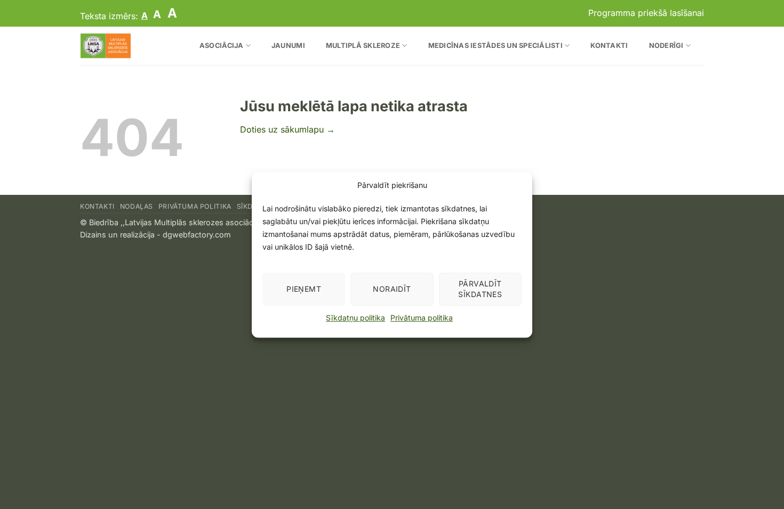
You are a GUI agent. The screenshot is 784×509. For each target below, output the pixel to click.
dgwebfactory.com (197, 234)
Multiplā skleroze (363, 46)
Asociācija (221, 46)
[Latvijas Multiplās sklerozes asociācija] (125, 46)
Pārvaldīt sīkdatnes (480, 289)
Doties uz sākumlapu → (287, 129)
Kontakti (609, 46)
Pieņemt (303, 288)
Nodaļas (136, 206)
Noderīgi (666, 46)
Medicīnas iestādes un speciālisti (495, 46)
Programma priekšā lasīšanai (646, 12)
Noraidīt (392, 288)
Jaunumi (288, 46)
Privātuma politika (421, 317)
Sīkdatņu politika (355, 317)
